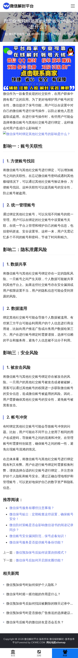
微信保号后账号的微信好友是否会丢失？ (35, 622)
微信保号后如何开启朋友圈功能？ (40, 560)
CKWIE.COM (38, 642)
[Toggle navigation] (73, 6)
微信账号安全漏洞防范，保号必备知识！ (38, 536)
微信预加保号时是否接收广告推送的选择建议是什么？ (40, 613)
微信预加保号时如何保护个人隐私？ (31, 584)
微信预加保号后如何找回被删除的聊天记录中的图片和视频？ (40, 603)
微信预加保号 (16, 33)
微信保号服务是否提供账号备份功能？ (36, 542)
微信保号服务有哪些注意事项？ (31, 508)
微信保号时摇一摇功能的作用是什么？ (33, 594)
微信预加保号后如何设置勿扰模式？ (41, 552)
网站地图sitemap (56, 642)
